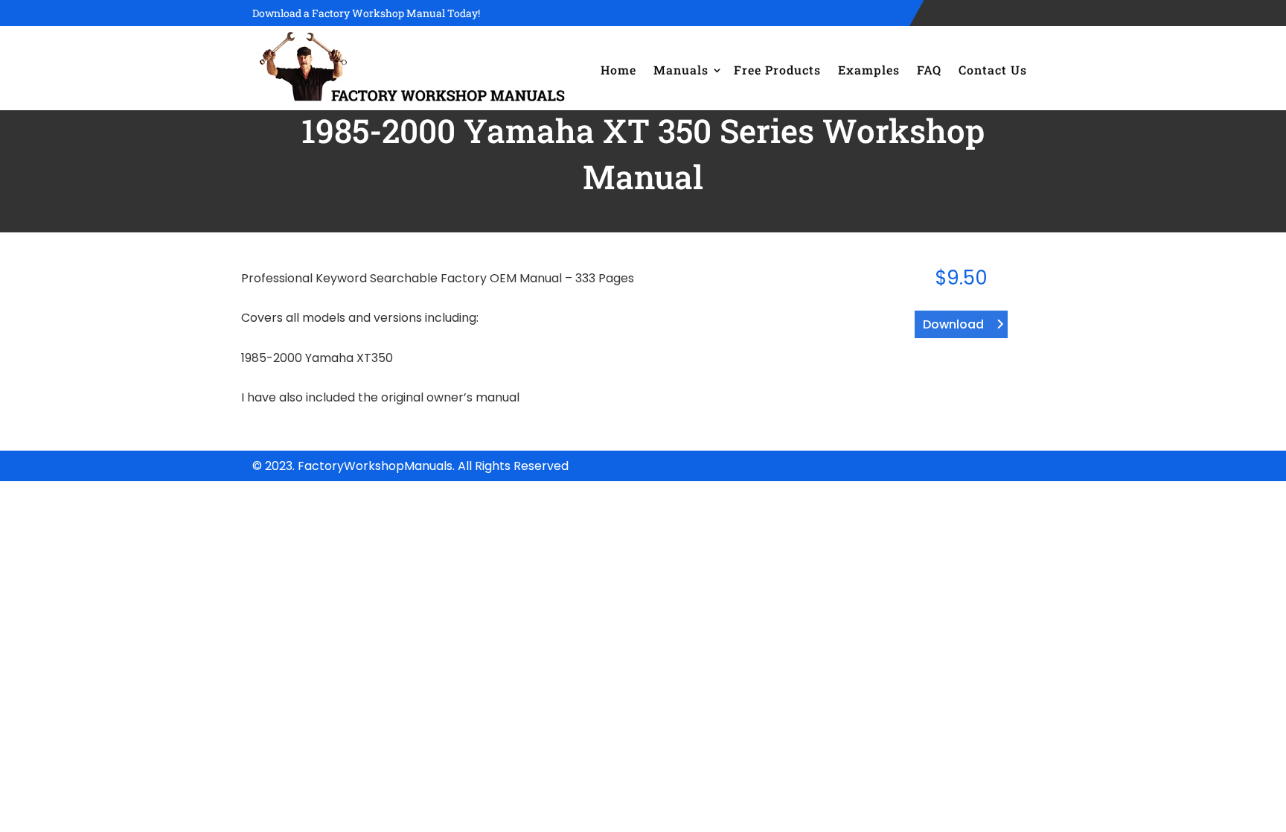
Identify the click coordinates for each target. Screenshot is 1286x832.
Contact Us (993, 69)
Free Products (777, 69)
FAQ (929, 69)
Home (618, 69)
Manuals (680, 69)
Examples (869, 69)
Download (953, 324)
